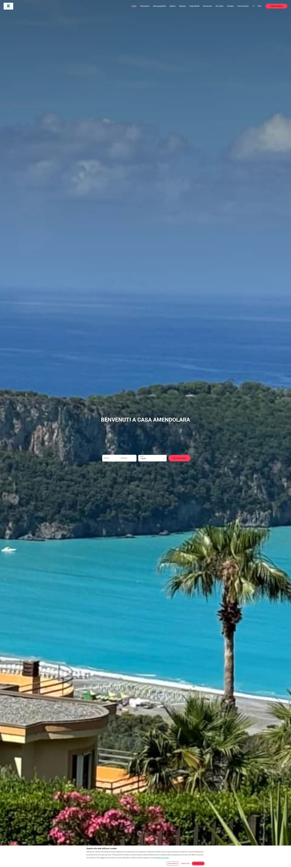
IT (254, 6)
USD (259, 6)
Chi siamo (219, 6)
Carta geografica (159, 6)
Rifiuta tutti (185, 863)
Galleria (173, 6)
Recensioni (207, 6)
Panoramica (144, 6)
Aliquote (182, 6)
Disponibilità (194, 6)
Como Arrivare (243, 6)
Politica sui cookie (162, 858)
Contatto (230, 6)
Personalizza (172, 863)
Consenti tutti (198, 863)
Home (134, 6)
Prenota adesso (276, 6)
